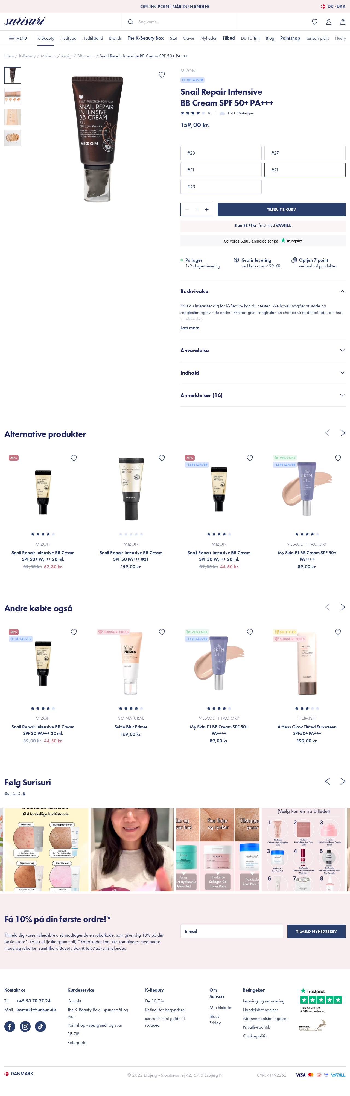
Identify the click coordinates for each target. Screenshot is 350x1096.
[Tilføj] (207, 209)
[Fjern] (186, 209)
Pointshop (290, 38)
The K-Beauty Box (146, 38)
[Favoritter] (162, 75)
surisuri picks (317, 38)
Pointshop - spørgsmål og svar (95, 1025)
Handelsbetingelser (260, 1010)
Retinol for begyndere (165, 1010)
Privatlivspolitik (256, 1027)
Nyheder (208, 38)
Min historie (220, 1007)
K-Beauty (45, 38)
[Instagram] (25, 1026)
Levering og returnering (264, 1001)
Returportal (78, 1042)
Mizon (188, 71)
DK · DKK (337, 6)
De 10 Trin (250, 38)
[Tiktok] (40, 1026)
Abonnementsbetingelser (265, 1018)
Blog (270, 38)
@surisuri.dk (15, 794)
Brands (115, 38)
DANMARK (22, 1074)
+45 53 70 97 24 (34, 1001)
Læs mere (189, 328)
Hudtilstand (92, 38)
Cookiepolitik (255, 1036)
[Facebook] (9, 1026)
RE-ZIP (73, 1034)
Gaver (188, 38)
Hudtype (68, 38)
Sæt (173, 38)
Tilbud (229, 38)
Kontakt (74, 1001)
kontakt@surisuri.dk (36, 1010)
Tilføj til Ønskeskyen (240, 113)
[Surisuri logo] (24, 22)
